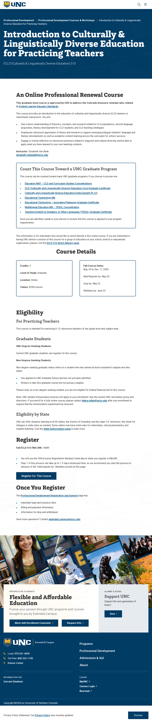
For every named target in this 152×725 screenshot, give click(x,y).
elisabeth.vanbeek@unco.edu (32, 155)
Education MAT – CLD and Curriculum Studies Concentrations (58, 183)
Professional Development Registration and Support (49, 495)
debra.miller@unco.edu (94, 400)
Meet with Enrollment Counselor (33, 623)
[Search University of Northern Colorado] (139, 4)
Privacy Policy (42, 715)
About (84, 665)
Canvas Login (87, 686)
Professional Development (19, 20)
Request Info (74, 623)
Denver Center (15, 663)
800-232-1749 (25, 658)
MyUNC (84, 681)
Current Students (13, 681)
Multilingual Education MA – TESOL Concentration (52, 207)
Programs (86, 644)
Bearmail (85, 691)
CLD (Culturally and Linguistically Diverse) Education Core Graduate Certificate (67, 188)
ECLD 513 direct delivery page (63, 243)
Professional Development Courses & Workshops (66, 20)
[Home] (15, 4)
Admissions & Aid (92, 658)
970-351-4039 (22, 653)
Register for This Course (36, 475)
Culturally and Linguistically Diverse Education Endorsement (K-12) (61, 193)
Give (112, 613)
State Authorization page (57, 428)
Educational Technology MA (40, 197)
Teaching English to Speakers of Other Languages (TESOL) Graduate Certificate (68, 212)
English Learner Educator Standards (38, 106)
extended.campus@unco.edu (64, 519)
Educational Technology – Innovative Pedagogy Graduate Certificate (62, 202)
